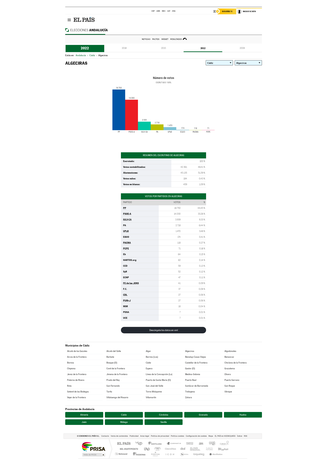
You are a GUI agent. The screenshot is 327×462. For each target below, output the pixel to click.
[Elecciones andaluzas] (92, 30)
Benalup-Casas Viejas (195, 357)
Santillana (156, 444)
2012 (202, 48)
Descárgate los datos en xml (163, 330)
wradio (157, 449)
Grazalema (229, 368)
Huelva (242, 414)
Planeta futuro (208, 449)
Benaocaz (229, 357)
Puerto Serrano (231, 380)
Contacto (105, 436)
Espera (149, 368)
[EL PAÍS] (84, 20)
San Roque (229, 386)
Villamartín (151, 397)
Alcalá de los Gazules (77, 351)
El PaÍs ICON (170, 454)
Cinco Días (170, 449)
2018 (124, 48)
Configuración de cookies (196, 436)
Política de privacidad (160, 436)
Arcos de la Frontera (77, 357)
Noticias (146, 39)
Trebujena (190, 391)
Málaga (124, 422)
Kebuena (220, 449)
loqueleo (199, 454)
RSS (245, 436)
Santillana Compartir (174, 444)
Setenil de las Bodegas (78, 391)
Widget (164, 39)
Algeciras (189, 351)
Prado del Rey (113, 380)
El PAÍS (124, 444)
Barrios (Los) (152, 357)
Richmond (121, 454)
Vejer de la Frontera (76, 397)
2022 (85, 48)
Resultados (176, 39)
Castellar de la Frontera (196, 362)
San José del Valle (154, 386)
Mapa (210, 436)
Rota (69, 386)
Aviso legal (144, 436)
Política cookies (177, 436)
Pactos (155, 39)
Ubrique (228, 391)
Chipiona (71, 368)
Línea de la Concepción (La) (159, 374)
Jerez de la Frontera (76, 374)
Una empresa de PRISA (93, 446)
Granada (203, 414)
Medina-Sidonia (192, 374)
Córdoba (163, 414)
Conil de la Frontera (115, 368)
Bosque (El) (111, 362)
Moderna (138, 454)
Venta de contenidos (119, 436)
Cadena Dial (183, 449)
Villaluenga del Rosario (117, 397)
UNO (147, 449)
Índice (239, 436)
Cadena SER (189, 444)
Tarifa (109, 391)
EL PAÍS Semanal (195, 449)
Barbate (110, 357)
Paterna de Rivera (75, 380)
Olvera (227, 374)
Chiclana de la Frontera (235, 362)
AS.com (199, 444)
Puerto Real (190, 380)
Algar (148, 351)
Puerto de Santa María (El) (158, 380)
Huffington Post (128, 449)
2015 (163, 48)
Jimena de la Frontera (116, 374)
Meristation (215, 454)
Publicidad (134, 436)
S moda (184, 454)
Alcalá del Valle (113, 351)
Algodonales (230, 351)
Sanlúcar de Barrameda (196, 386)
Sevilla (163, 422)
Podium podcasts (155, 454)
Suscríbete (227, 11)
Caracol (223, 444)
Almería (84, 414)
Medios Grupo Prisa (93, 455)
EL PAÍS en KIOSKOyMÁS (225, 436)
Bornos (70, 362)
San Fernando (113, 386)
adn (210, 444)
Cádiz (148, 362)
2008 (242, 48)
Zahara (188, 397)
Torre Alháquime (154, 391)
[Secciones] (69, 20)
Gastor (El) (190, 368)
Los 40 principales (140, 444)
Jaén (84, 422)
